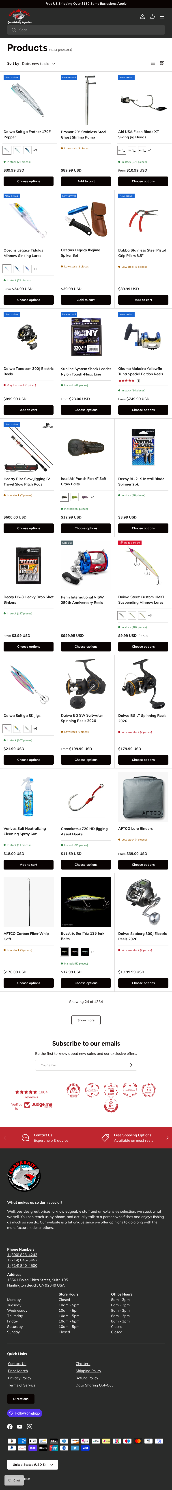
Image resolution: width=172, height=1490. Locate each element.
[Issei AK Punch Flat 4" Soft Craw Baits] (86, 447)
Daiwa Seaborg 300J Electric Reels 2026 (142, 936)
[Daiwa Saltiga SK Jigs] (29, 684)
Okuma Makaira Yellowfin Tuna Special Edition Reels (140, 371)
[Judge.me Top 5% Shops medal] (111, 1106)
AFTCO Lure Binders (135, 828)
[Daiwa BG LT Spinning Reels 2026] (143, 684)
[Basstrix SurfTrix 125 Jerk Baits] (86, 902)
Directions (20, 1399)
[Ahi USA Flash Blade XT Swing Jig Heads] (143, 100)
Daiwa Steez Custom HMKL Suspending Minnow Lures (141, 600)
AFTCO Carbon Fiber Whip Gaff (26, 936)
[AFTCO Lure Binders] (143, 797)
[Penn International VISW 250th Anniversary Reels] (86, 566)
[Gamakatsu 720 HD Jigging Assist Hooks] (86, 797)
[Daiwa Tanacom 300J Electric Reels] (29, 337)
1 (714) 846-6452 (22, 1260)
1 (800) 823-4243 (22, 1254)
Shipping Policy (88, 1371)
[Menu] (162, 17)
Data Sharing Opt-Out (94, 1385)
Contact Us (17, 1363)
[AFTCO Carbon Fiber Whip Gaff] (29, 902)
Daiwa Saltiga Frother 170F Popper (27, 134)
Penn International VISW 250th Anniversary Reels (82, 600)
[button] (152, 17)
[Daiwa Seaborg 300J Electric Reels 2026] (143, 902)
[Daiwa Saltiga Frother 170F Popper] (29, 100)
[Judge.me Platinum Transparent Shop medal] (92, 1090)
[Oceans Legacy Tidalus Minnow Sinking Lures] (29, 219)
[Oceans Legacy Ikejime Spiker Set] (86, 219)
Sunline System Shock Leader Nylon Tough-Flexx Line (86, 371)
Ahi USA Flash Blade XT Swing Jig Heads (138, 134)
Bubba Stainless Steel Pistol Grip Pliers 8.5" (142, 253)
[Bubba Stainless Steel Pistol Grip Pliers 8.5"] (143, 219)
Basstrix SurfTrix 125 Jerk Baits (82, 936)
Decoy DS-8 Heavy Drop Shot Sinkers (29, 600)
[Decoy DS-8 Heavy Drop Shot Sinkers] (29, 566)
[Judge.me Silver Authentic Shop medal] (130, 1090)
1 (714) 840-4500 (22, 1265)
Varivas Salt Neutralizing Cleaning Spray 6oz (25, 831)
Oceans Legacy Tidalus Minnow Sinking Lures (23, 253)
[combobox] (86, 30)
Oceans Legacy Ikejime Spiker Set (80, 253)
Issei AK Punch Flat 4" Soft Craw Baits (83, 481)
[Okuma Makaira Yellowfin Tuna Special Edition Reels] (143, 337)
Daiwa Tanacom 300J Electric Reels (29, 371)
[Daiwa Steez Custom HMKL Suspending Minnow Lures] (143, 566)
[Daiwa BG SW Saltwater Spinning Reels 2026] (86, 684)
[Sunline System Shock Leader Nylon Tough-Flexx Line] (86, 337)
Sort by (13, 63)
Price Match (18, 1371)
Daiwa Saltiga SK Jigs (22, 715)
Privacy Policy (19, 1378)
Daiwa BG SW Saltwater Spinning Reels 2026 (82, 718)
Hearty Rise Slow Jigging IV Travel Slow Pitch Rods (27, 481)
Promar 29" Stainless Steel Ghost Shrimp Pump (83, 134)
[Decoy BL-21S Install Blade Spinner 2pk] (143, 447)
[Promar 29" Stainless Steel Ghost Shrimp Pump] (86, 100)
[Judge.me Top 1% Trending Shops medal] (149, 1090)
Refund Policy (87, 1378)
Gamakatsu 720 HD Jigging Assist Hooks (84, 831)
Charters (83, 1363)
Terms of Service (22, 1385)
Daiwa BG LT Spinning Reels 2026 (142, 718)
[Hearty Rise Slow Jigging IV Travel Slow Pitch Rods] (29, 447)
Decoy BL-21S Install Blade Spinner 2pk (141, 481)
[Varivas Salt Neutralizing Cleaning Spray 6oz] (29, 797)
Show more (86, 1020)
